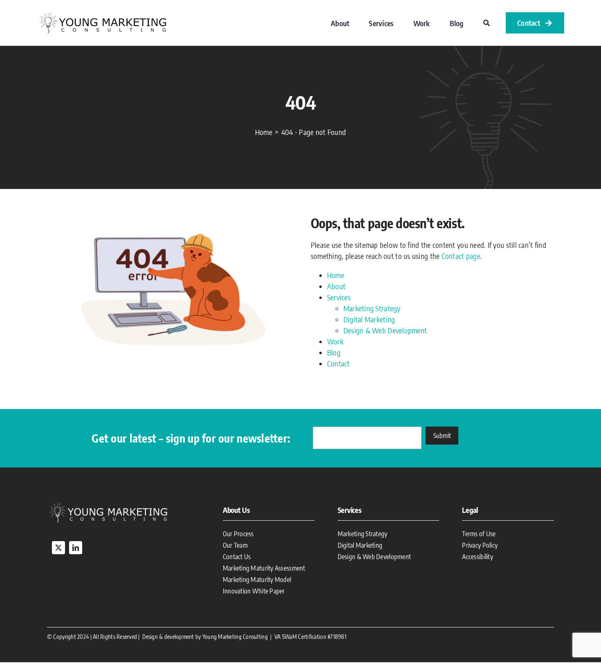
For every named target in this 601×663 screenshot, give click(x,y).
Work (335, 341)
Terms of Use (479, 534)
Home (335, 275)
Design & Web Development (385, 330)
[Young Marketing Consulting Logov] (102, 13)
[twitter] (58, 547)
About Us (236, 510)
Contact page (461, 256)
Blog (334, 352)
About (336, 286)
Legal (470, 510)
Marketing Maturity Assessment (264, 568)
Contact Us (237, 557)
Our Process (238, 534)
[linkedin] (75, 547)
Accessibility (477, 557)
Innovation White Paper (254, 591)
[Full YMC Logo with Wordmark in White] (108, 503)
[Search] (486, 23)
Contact (338, 363)
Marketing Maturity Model (257, 579)
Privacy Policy (480, 545)
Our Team (235, 545)
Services (339, 297)
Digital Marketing (369, 319)
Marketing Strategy (372, 308)
